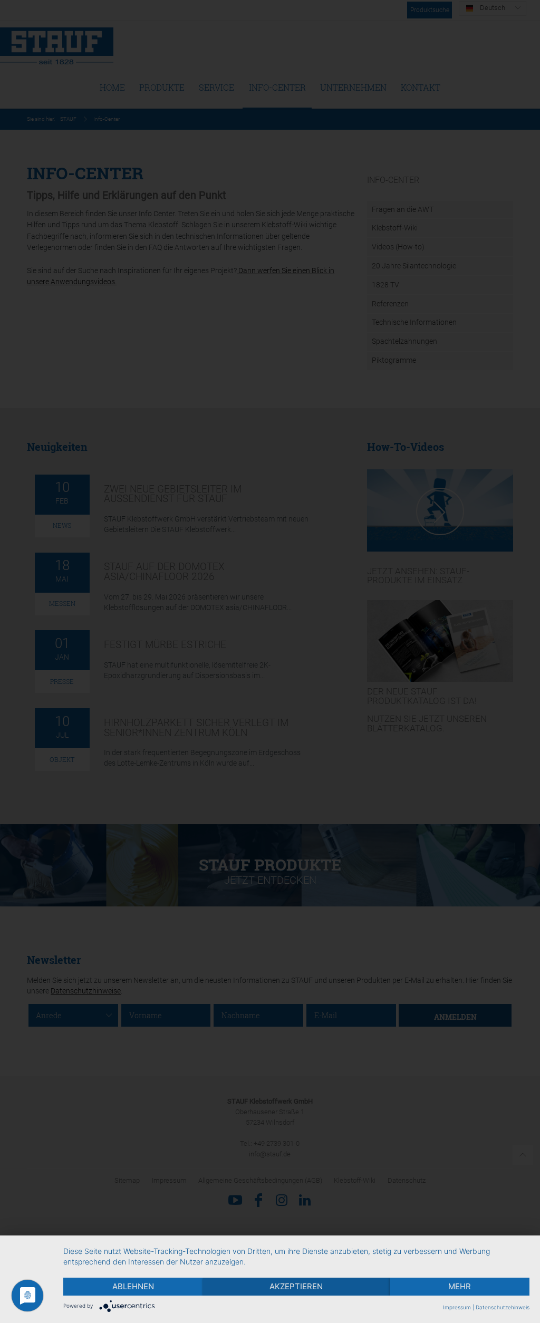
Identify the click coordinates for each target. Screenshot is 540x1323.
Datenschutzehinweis (502, 1307)
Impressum (457, 1307)
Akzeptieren (296, 1286)
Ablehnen (133, 1286)
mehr (459, 1286)
